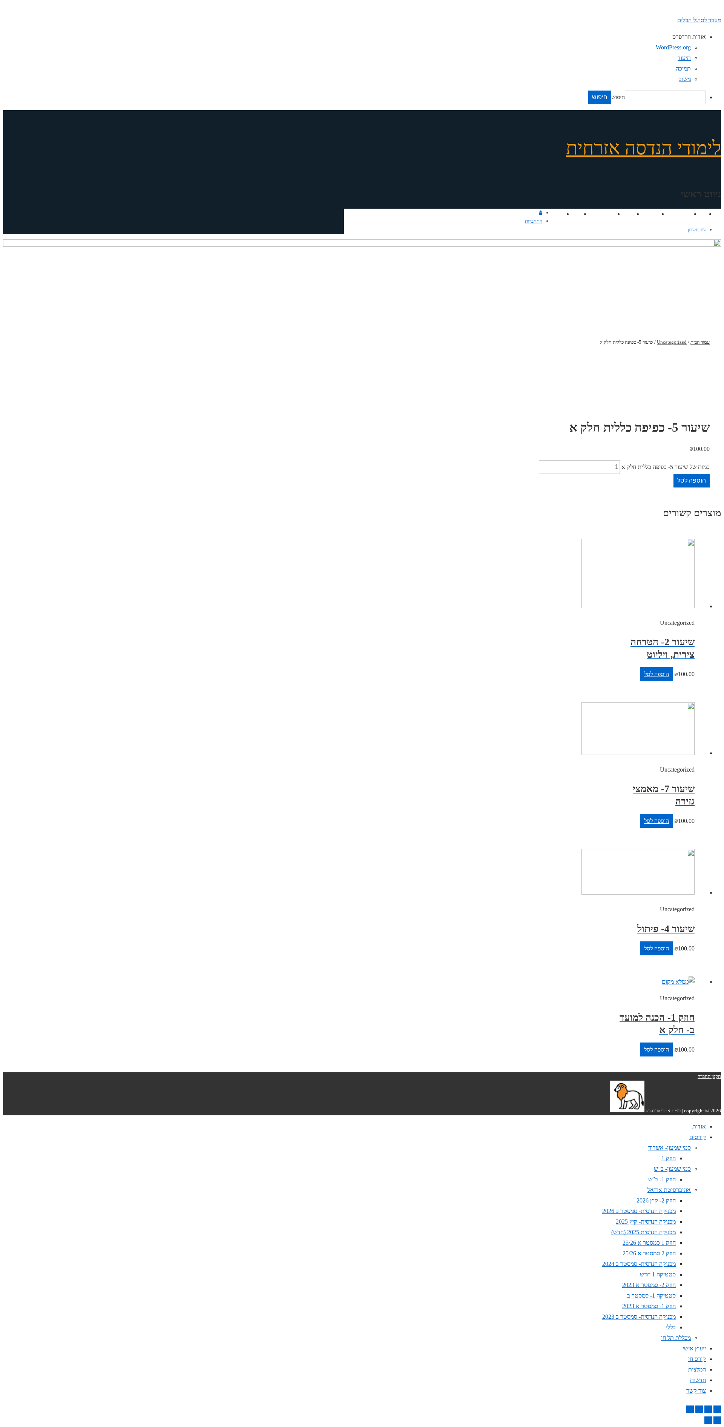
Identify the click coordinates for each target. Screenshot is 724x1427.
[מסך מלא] (699, 1409)
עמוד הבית (700, 342)
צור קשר (553, 214)
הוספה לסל (691, 480)
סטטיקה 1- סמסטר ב (651, 1295)
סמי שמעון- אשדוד (669, 1147)
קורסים (681, 214)
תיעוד (684, 58)
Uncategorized (672, 342)
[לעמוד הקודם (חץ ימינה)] (717, 1420)
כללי (671, 1327)
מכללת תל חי (676, 1338)
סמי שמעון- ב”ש (672, 1169)
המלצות (605, 214)
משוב (685, 79)
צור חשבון (697, 229)
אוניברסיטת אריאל (669, 1190)
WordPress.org (673, 47)
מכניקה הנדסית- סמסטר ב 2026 (639, 1211)
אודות (698, 214)
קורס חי (624, 214)
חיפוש (618, 97)
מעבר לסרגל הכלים (699, 20)
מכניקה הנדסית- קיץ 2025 (646, 1221)
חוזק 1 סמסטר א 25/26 (649, 1242)
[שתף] (708, 1409)
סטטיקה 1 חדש (658, 1274)
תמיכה (683, 68)
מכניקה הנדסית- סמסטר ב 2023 (639, 1316)
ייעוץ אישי (646, 214)
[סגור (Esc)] (717, 1409)
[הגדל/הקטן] (690, 1409)
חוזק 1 (668, 1158)
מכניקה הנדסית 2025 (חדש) (643, 1232)
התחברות (533, 221)
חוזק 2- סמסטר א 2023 (649, 1285)
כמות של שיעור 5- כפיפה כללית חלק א (665, 467)
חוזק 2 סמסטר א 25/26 (649, 1253)
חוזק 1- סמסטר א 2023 (649, 1306)
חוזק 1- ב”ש (662, 1179)
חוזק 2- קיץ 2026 (656, 1200)
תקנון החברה (709, 1076)
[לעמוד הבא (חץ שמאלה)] (708, 1420)
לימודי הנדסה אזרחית (643, 147)
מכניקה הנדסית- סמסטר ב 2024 (639, 1264)
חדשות (572, 214)
